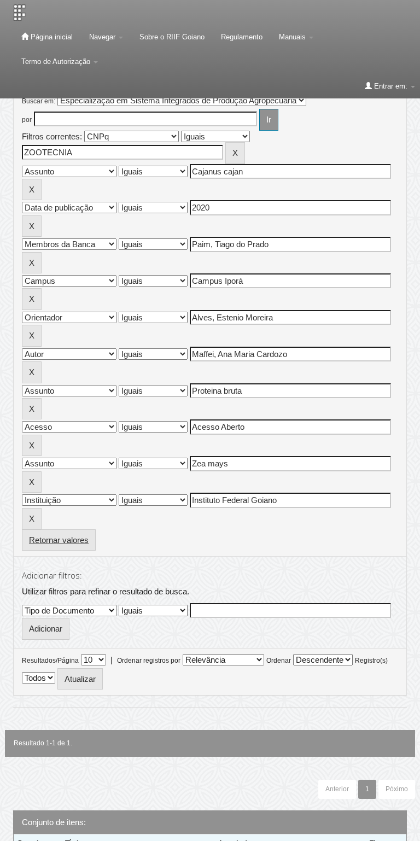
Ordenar (278, 660)
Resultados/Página (50, 660)
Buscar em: (38, 101)
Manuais (293, 37)
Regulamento (241, 37)
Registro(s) (371, 660)
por (27, 120)
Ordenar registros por (148, 660)
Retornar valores (59, 540)
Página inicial (50, 37)
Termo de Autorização (56, 61)
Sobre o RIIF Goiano (172, 37)
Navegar (103, 37)
